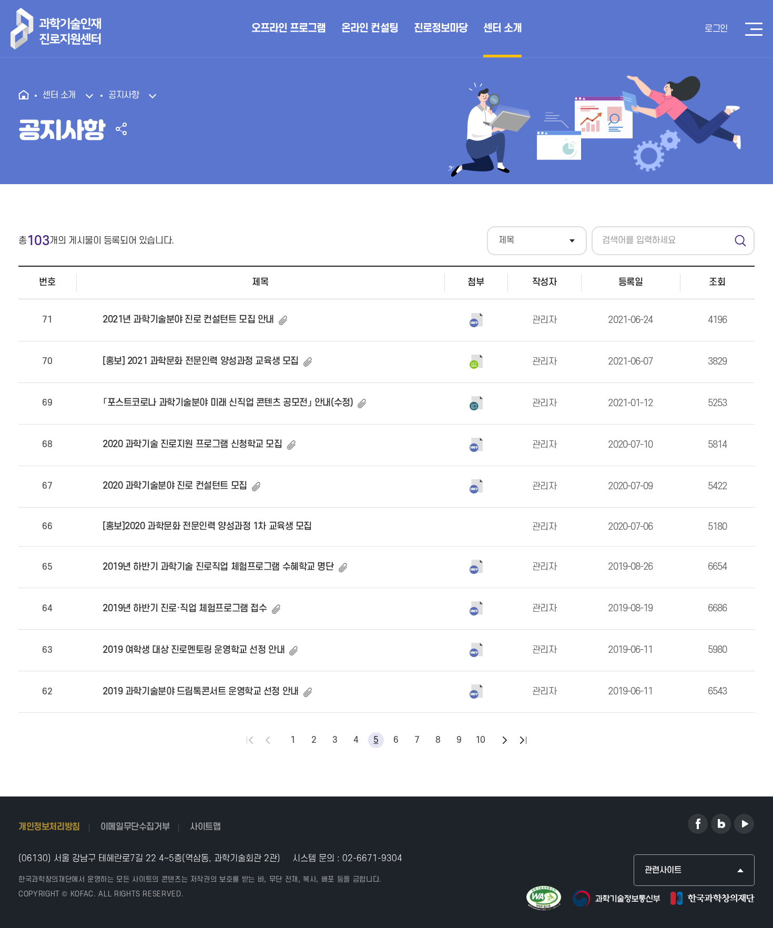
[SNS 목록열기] (121, 129)
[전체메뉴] (753, 29)
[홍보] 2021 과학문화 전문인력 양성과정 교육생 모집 (201, 361)
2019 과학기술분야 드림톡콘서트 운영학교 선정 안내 (201, 692)
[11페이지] (504, 740)
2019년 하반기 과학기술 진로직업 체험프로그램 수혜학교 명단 (218, 567)
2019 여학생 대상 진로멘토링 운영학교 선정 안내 (193, 650)
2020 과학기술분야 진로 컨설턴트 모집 (175, 486)
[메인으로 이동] (26, 96)
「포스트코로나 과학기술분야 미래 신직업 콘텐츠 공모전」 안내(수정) (228, 403)
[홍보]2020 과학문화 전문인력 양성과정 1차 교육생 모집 (207, 526)
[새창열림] (698, 824)
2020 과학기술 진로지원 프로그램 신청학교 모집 (192, 444)
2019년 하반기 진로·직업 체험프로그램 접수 (185, 608)
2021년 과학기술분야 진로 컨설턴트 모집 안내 (188, 320)
